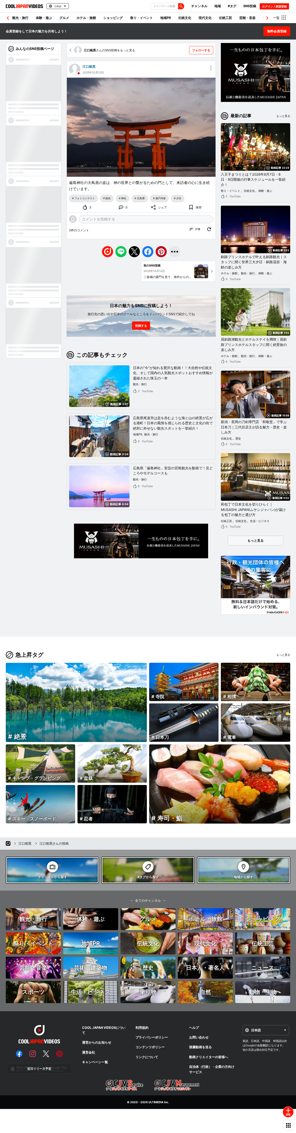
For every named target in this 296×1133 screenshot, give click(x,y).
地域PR (165, 18)
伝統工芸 (225, 18)
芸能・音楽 (247, 18)
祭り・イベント (141, 18)
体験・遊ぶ (44, 18)
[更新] (209, 229)
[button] (267, 18)
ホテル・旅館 (86, 18)
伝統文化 (184, 18)
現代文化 (205, 18)
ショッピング (113, 18)
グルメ (64, 18)
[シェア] (174, 251)
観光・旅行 (20, 18)
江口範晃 (89, 66)
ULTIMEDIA (155, 1102)
